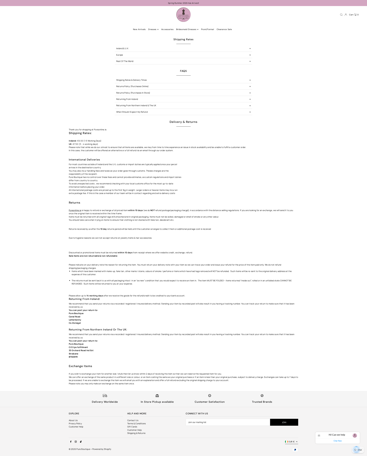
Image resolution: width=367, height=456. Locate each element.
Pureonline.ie (75, 210)
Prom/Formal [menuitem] (207, 29)
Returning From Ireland (127, 99)
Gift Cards (132, 426)
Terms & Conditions (136, 423)
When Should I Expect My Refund (132, 111)
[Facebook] (70, 442)
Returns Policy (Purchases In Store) (133, 92)
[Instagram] (76, 442)
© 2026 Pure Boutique (79, 449)
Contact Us (132, 420)
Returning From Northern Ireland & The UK (136, 105)
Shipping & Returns (136, 433)
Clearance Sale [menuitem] (224, 29)
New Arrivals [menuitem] (139, 29)
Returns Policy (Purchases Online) (132, 86)
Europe (119, 54)
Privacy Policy (75, 423)
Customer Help (76, 426)
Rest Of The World (124, 61)
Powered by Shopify (101, 449)
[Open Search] (341, 15)
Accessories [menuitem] (167, 29)
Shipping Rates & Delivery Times (131, 80)
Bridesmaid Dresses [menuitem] (186, 29)
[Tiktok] (81, 442)
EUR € (292, 441)
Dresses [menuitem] (152, 29)
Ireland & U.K (122, 48)
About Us (73, 420)
